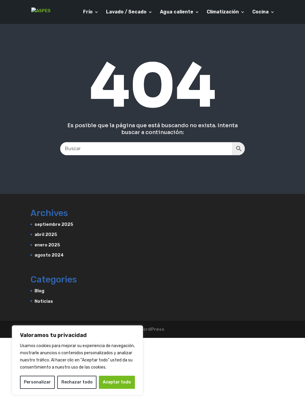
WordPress (151, 329)
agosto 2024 (49, 255)
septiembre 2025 (54, 224)
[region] (77, 360)
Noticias (44, 301)
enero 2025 (47, 245)
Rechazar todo (77, 382)
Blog (39, 290)
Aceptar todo (117, 382)
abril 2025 (46, 234)
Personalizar (37, 382)
